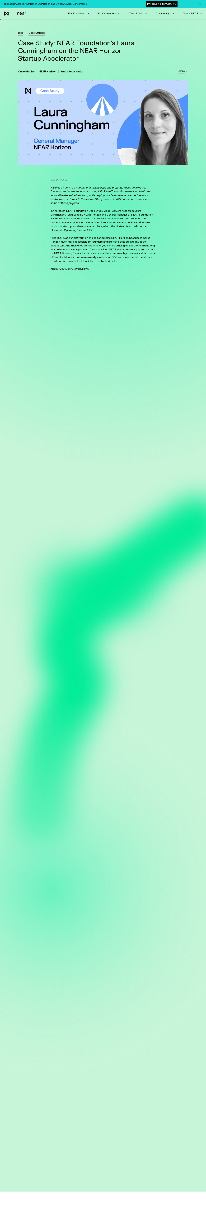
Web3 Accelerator (72, 71)
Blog (20, 32)
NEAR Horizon (47, 71)
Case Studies (36, 32)
